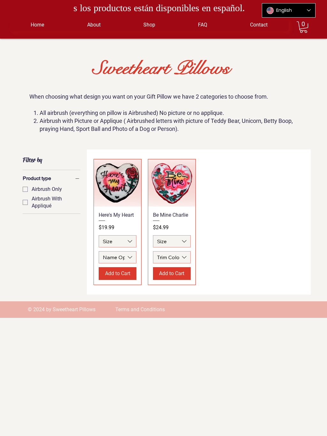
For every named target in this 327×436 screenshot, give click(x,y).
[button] (303, 27)
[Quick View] (117, 183)
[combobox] (117, 241)
